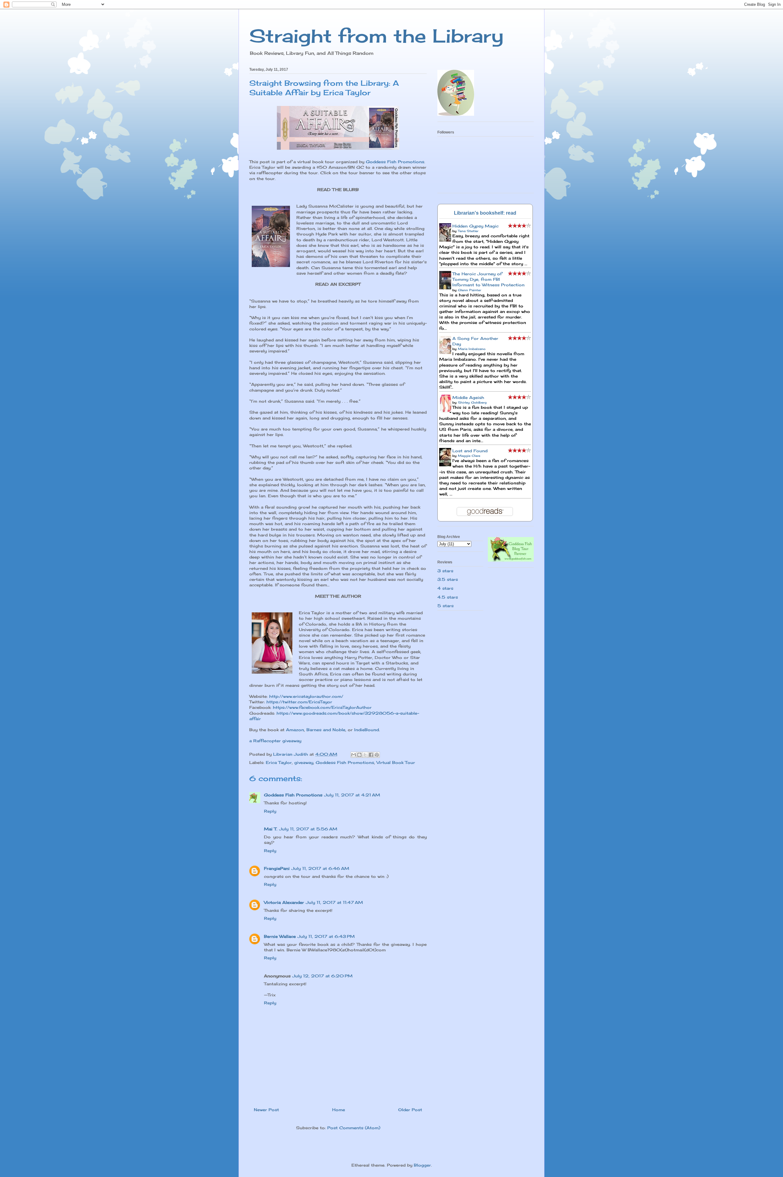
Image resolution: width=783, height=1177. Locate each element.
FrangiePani (277, 868)
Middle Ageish (468, 397)
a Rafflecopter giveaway (275, 740)
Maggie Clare (469, 455)
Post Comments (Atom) (353, 1127)
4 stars (445, 588)
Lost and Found (470, 450)
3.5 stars (447, 579)
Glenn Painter (469, 290)
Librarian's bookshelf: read (485, 213)
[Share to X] (365, 755)
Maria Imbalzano (471, 349)
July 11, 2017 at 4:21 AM (352, 794)
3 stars (445, 570)
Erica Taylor (279, 762)
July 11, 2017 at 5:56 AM (308, 828)
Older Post (410, 1109)
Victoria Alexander (284, 902)
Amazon (295, 729)
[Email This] (354, 755)
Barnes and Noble (325, 729)
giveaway (303, 762)
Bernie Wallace (280, 936)
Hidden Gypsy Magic (475, 226)
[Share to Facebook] (371, 755)
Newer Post (266, 1109)
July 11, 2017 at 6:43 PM (326, 936)
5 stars (445, 605)
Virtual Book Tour (396, 762)
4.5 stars (447, 597)
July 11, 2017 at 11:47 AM (334, 902)
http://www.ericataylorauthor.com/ (306, 696)
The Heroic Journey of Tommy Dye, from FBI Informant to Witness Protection (488, 279)
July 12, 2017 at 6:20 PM (322, 975)
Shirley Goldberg (472, 402)
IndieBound (366, 729)
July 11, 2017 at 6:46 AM (320, 868)
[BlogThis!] (359, 755)
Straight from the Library (376, 35)
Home (338, 1109)
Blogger (422, 1165)
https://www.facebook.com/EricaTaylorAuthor (322, 707)
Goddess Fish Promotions (395, 161)
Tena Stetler (468, 231)
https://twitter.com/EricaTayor (299, 701)
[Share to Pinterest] (377, 755)
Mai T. (270, 828)
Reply (270, 811)
